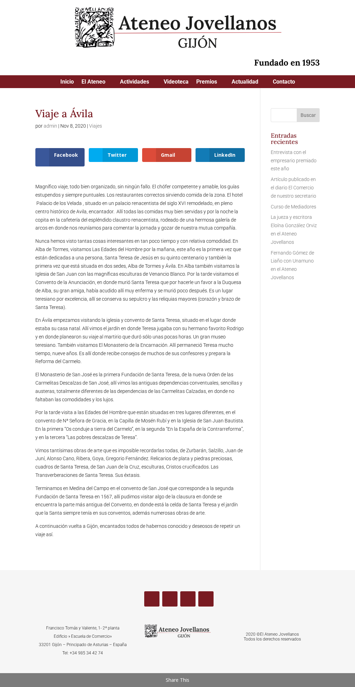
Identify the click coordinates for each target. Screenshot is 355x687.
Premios (206, 82)
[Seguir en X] (170, 599)
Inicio (67, 82)
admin (50, 126)
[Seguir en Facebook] (151, 599)
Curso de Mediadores (293, 206)
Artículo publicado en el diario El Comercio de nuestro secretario (293, 188)
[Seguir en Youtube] (188, 599)
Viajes (95, 126)
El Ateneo (93, 82)
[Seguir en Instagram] (206, 599)
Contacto (284, 82)
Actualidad (245, 82)
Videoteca (176, 82)
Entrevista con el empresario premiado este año (294, 160)
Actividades (134, 82)
